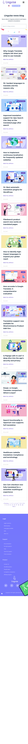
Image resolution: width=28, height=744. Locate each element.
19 (20, 505)
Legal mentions (7, 523)
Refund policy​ (7, 525)
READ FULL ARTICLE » (8, 59)
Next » (14, 506)
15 (12, 505)
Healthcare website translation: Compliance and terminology (13, 454)
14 (10, 505)
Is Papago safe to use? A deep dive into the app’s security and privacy (13, 358)
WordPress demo (8, 566)
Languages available (8, 528)
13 (8, 505)
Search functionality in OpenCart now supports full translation (13, 422)
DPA (5, 531)
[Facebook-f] (11, 585)
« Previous (6, 503)
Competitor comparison (9, 572)
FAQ (5, 549)
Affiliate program (8, 574)
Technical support (8, 551)
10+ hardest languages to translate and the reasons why (14, 85)
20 (22, 505)
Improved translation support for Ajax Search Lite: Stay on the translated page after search (13, 120)
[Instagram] (23, 585)
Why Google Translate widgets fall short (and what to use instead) (12, 53)
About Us (6, 533)
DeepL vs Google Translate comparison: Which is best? (12, 390)
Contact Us (6, 564)
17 (16, 505)
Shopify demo (7, 569)
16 (14, 505)
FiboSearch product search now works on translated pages (12, 221)
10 (23, 503)
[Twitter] (5, 585)
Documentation (7, 543)
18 (18, 505)
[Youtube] (17, 585)
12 (6, 505)
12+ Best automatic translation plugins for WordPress (12, 189)
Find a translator (7, 554)
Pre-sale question (8, 546)
